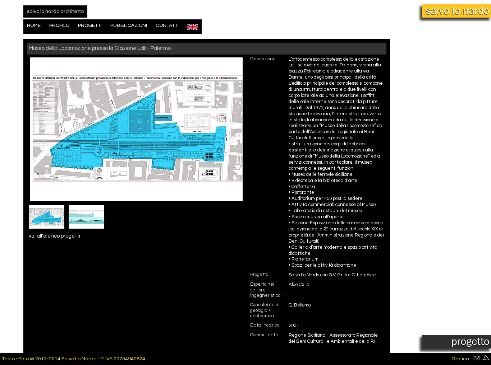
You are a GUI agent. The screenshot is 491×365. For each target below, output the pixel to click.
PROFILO (59, 25)
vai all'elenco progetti (54, 236)
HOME (34, 25)
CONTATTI (167, 25)
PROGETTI (90, 25)
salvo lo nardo (55, 11)
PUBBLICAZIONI (128, 25)
